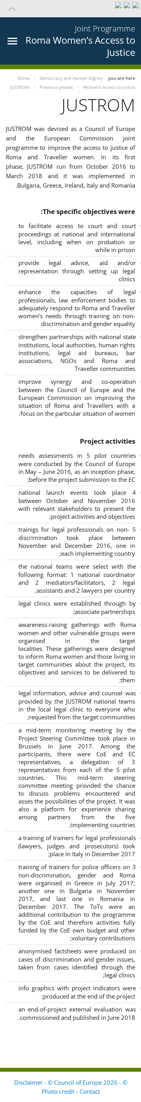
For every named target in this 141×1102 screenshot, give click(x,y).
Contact (90, 1091)
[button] (70, 8)
